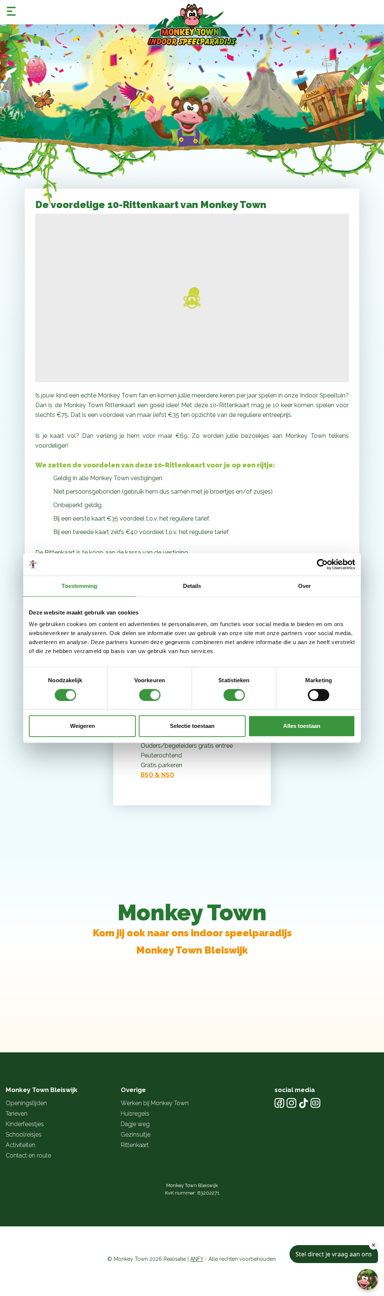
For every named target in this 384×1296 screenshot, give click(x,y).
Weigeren (82, 726)
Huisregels (135, 1113)
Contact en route (28, 1155)
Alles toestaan (301, 726)
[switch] (149, 695)
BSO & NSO (157, 774)
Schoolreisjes (24, 1134)
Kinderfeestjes (25, 1124)
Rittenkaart (135, 1145)
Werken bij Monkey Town (155, 1103)
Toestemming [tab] (79, 586)
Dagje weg (135, 1124)
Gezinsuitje (135, 1134)
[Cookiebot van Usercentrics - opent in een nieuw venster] (322, 564)
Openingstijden (26, 1103)
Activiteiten (20, 1145)
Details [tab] (192, 586)
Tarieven (16, 1113)
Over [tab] (304, 586)
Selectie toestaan (192, 726)
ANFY (196, 1259)
